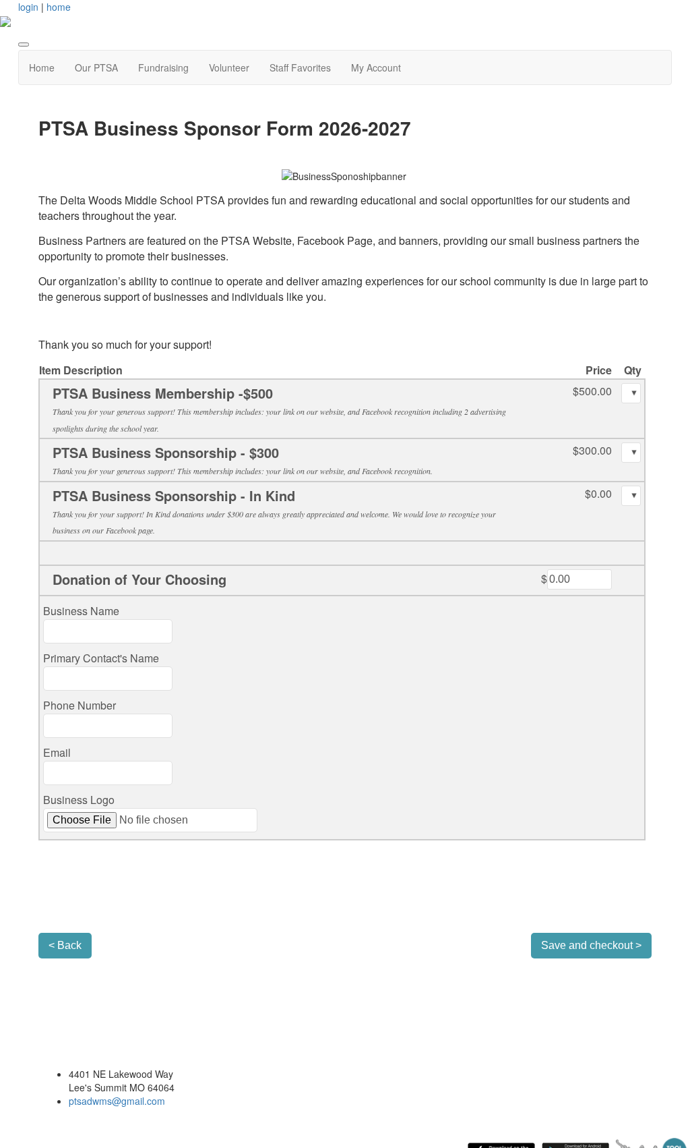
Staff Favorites (300, 67)
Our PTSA (96, 67)
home (58, 6)
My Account (376, 67)
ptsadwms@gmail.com (117, 1101)
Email (57, 752)
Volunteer (229, 67)
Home (42, 67)
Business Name (81, 611)
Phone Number (79, 705)
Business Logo (79, 799)
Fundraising (163, 67)
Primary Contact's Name (101, 658)
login (28, 6)
